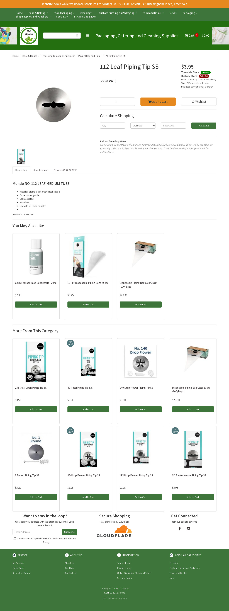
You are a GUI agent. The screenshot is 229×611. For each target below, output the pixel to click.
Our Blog (69, 568)
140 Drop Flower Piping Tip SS (136, 387)
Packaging (189, 13)
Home (19, 13)
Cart (198, 35)
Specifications (40, 170)
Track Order (18, 568)
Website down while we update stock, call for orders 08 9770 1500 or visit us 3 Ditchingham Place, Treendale (114, 4)
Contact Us (70, 573)
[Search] (77, 36)
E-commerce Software (111, 598)
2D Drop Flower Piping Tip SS (83, 475)
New (172, 13)
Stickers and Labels (85, 16)
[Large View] (21, 156)
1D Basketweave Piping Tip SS (189, 475)
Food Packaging (63, 13)
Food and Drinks (152, 13)
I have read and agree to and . (46, 540)
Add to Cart (160, 101)
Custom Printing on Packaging (117, 13)
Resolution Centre (21, 573)
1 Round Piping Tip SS (27, 475)
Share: (104, 80)
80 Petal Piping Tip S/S (80, 387)
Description (21, 170)
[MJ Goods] (29, 35)
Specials (61, 16)
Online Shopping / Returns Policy (133, 573)
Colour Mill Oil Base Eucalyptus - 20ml (35, 283)
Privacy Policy (124, 568)
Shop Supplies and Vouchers (32, 16)
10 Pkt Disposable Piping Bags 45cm (87, 283)
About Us (69, 563)
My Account (18, 563)
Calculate (204, 125)
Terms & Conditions (53, 538)
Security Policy (124, 578)
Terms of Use (123, 563)
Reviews (58, 170)
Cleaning (85, 13)
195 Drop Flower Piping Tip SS (136, 475)
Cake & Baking (37, 13)
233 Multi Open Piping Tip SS (31, 387)
